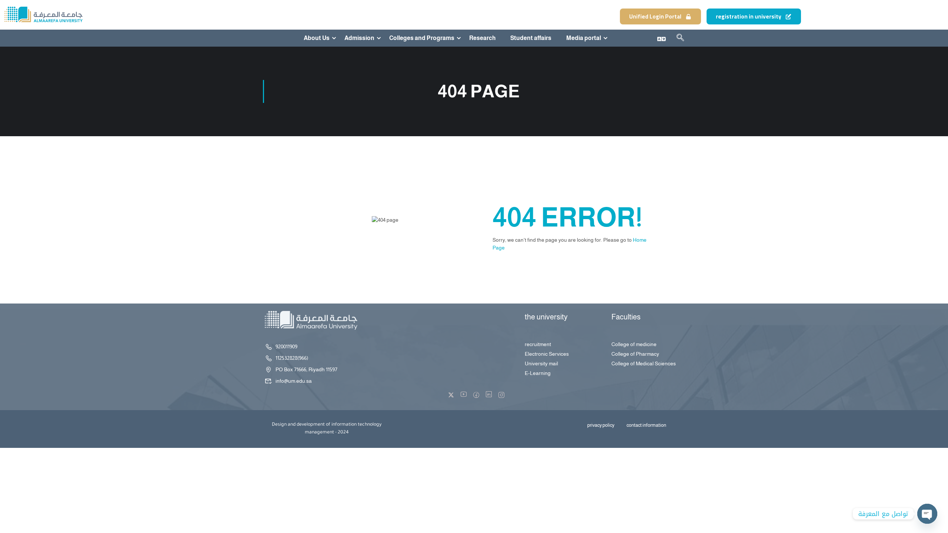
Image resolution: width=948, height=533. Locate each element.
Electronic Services (547, 354)
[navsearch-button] (680, 38)
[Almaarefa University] (43, 14)
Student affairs (530, 38)
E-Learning (538, 373)
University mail (541, 363)
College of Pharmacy (635, 354)
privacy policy (600, 425)
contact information (646, 425)
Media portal (583, 38)
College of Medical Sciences (643, 363)
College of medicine (634, 344)
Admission (359, 38)
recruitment (538, 344)
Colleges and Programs (421, 38)
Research (482, 38)
